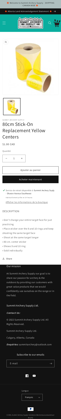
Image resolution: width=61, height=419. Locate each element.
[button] (4, 23)
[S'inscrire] (50, 363)
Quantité (6, 151)
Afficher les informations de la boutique (27, 202)
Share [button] (9, 258)
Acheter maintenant (30, 179)
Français (29, 397)
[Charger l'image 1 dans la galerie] (11, 106)
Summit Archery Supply (20, 415)
